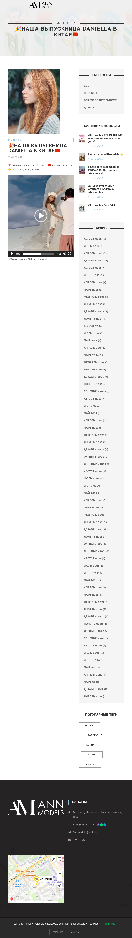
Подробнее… (76, 932)
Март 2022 (91, 508)
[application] (41, 216)
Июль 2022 (91, 478)
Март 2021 (91, 595)
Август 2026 (93, 239)
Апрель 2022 (93, 500)
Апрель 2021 (93, 587)
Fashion (90, 744)
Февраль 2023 (94, 435)
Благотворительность (101, 100)
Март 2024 (91, 355)
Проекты (90, 93)
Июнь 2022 (92, 486)
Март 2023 (91, 428)
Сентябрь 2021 (94, 551)
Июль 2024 (91, 333)
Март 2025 (91, 290)
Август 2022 (93, 471)
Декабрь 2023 (94, 377)
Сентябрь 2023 (95, 391)
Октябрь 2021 (93, 544)
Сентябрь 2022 (95, 464)
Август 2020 (93, 646)
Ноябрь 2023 (93, 384)
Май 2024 (90, 340)
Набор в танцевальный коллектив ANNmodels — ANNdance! (104, 170)
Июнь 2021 (91, 573)
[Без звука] (64, 253)
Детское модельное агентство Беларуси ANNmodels (101, 189)
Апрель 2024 (93, 348)
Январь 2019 (93, 696)
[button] (40, 215)
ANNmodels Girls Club (102, 205)
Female (89, 725)
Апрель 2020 (93, 675)
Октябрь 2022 (94, 457)
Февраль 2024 (94, 362)
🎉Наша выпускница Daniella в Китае (37, 148)
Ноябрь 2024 (93, 319)
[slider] (38, 254)
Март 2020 (91, 682)
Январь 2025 (93, 304)
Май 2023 (90, 413)
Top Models (95, 735)
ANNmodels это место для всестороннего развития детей (105, 138)
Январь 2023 (93, 442)
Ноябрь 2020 (93, 624)
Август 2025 (92, 268)
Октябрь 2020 (94, 631)
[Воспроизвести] (12, 253)
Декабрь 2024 (94, 311)
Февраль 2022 (94, 515)
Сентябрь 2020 (95, 638)
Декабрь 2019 (93, 689)
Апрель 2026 (93, 253)
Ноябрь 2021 (93, 537)
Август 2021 (92, 558)
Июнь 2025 (91, 275)
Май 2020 (90, 667)
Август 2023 (92, 399)
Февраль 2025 (94, 297)
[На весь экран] (69, 253)
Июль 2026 (91, 246)
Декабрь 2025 (94, 261)
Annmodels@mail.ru (85, 832)
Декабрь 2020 (94, 616)
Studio (92, 754)
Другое (17, 139)
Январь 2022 (93, 522)
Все (10, 139)
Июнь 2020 (92, 660)
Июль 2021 (91, 566)
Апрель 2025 (93, 282)
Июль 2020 (92, 653)
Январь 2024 (93, 370)
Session (89, 764)
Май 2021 (90, 580)
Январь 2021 (93, 609)
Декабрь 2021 (93, 529)
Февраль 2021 (94, 602)
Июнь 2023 (91, 406)
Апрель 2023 (93, 420)
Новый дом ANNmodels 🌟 (105, 154)
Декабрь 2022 (94, 449)
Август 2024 (93, 326)
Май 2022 (90, 493)
